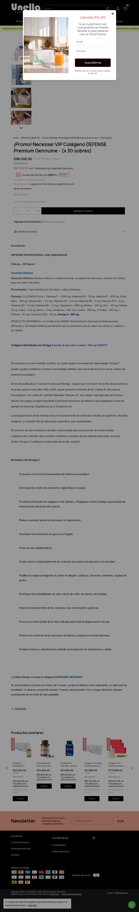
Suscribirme (93, 63)
